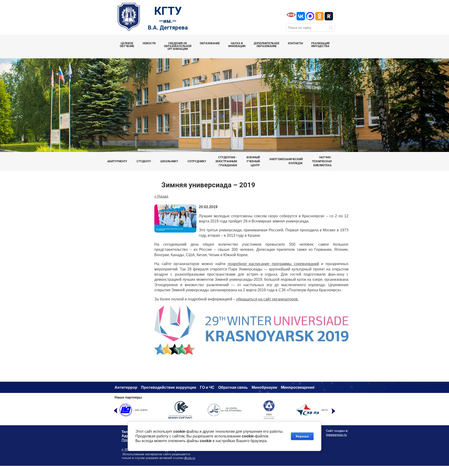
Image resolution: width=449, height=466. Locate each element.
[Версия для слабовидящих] (291, 15)
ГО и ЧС (207, 387)
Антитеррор (126, 387)
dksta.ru (189, 458)
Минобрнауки (264, 387)
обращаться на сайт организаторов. (267, 299)
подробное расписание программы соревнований (273, 264)
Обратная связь (233, 387)
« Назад (161, 196)
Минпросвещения (297, 387)
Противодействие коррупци (167, 387)
